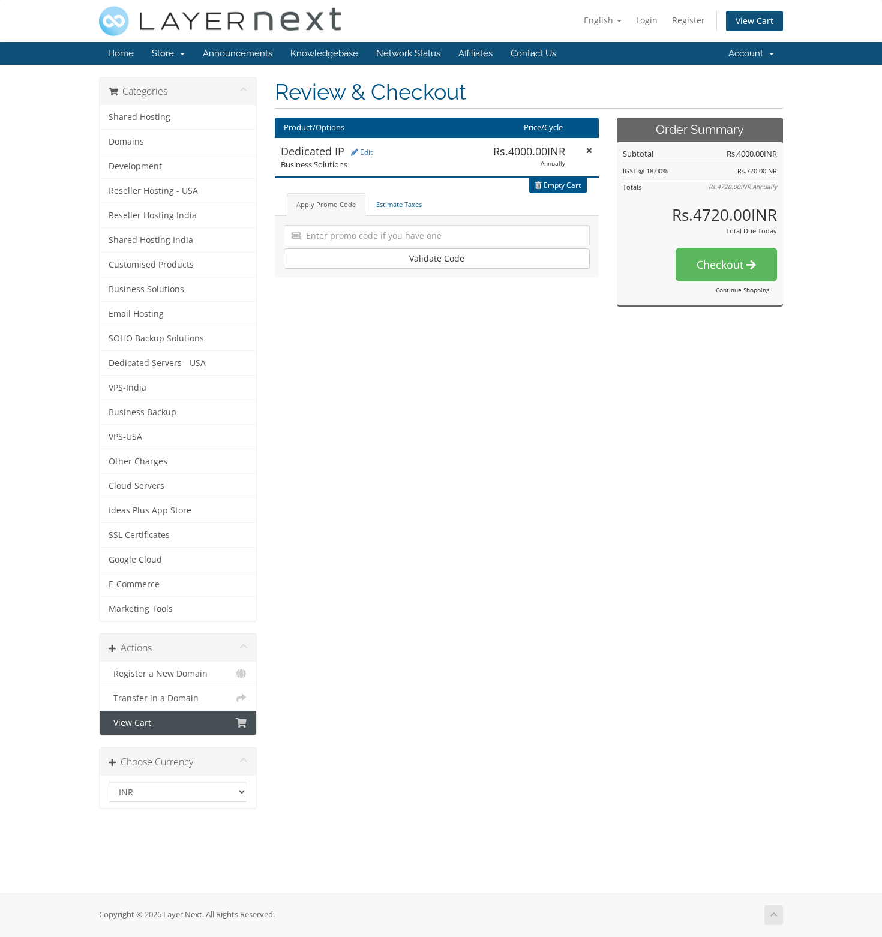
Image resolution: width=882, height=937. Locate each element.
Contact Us (533, 53)
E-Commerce (134, 584)
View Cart (754, 20)
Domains (126, 141)
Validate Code (436, 258)
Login (647, 20)
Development (135, 166)
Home (121, 53)
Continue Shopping (742, 290)
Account (748, 53)
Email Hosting (136, 313)
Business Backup (142, 412)
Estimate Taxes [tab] (399, 204)
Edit (365, 152)
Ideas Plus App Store (150, 510)
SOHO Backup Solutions (156, 338)
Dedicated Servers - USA (157, 363)
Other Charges (138, 461)
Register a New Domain (158, 673)
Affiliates (475, 53)
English (600, 20)
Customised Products (151, 264)
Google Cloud (135, 559)
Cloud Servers (136, 485)
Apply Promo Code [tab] (326, 204)
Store (165, 53)
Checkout (721, 264)
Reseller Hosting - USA (153, 190)
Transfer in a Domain (154, 698)
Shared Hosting (139, 117)
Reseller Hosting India (153, 215)
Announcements (237, 53)
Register (688, 20)
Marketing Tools (141, 608)
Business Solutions (146, 289)
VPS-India (127, 387)
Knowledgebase (324, 53)
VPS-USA (125, 436)
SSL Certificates (139, 535)
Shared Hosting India (151, 240)
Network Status (408, 53)
